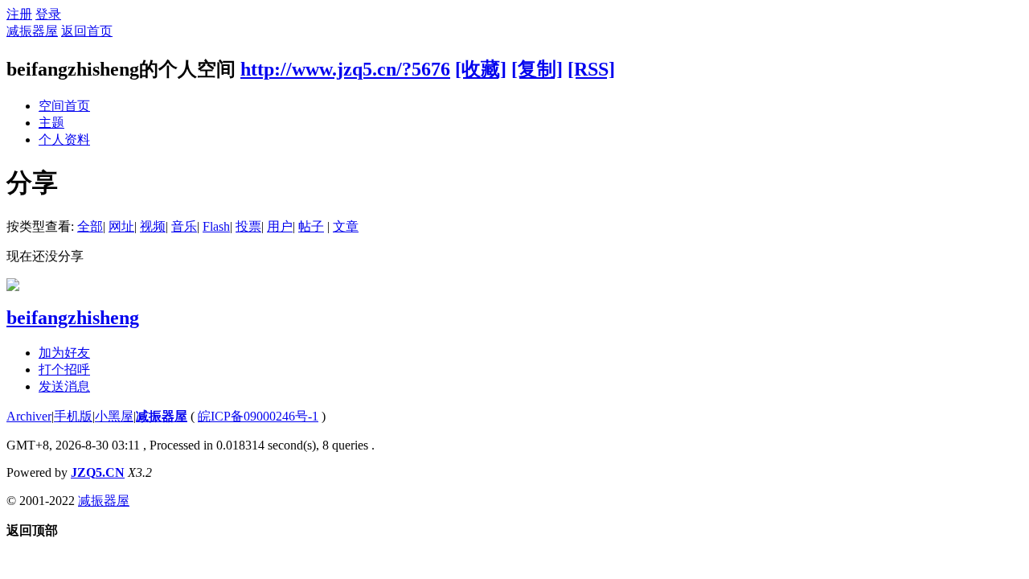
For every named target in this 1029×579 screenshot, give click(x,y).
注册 (19, 14)
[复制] (537, 69)
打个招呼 (64, 369)
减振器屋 (32, 31)
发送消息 (64, 386)
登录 (48, 14)
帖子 (311, 226)
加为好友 (64, 352)
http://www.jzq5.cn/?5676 (345, 69)
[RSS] (591, 69)
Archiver (28, 416)
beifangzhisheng (72, 317)
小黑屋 (114, 416)
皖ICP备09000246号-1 (258, 416)
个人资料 (64, 139)
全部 (90, 226)
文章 (346, 226)
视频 (153, 226)
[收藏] (480, 69)
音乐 (184, 226)
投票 (248, 226)
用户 (280, 226)
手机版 (73, 416)
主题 (51, 122)
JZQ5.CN (98, 472)
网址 (121, 226)
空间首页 (64, 106)
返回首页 (87, 31)
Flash (216, 226)
